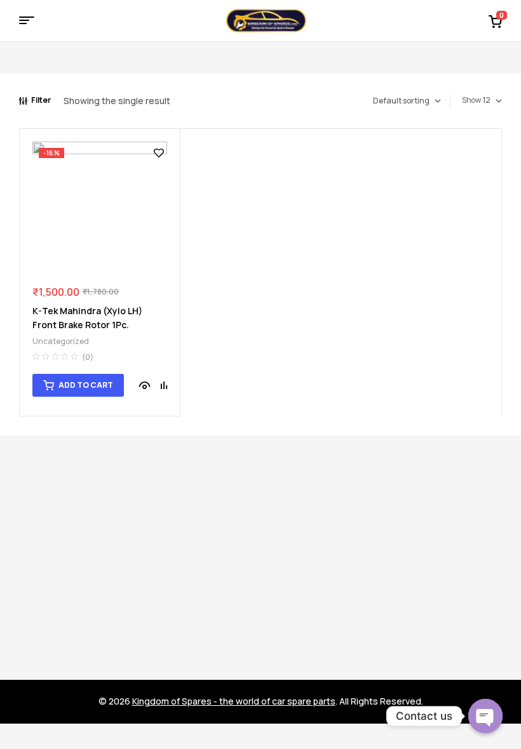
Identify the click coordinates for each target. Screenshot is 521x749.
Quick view (145, 385)
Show (471, 100)
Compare (164, 385)
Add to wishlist (159, 153)
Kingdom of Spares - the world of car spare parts (233, 701)
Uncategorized (60, 341)
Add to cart (85, 385)
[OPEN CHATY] (485, 716)
